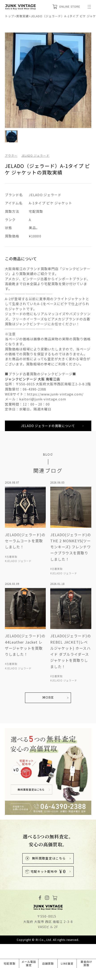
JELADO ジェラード (35, 155)
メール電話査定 (28, 963)
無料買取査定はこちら (48, 858)
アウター (11, 155)
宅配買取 (9, 963)
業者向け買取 (86, 963)
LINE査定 (67, 963)
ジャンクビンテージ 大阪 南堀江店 (32, 379)
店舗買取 (48, 963)
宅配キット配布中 (48, 871)
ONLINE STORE (69, 6)
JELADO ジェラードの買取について (48, 425)
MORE (47, 698)
